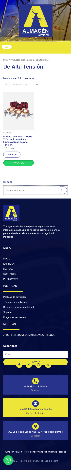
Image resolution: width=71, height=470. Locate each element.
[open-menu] (7, 47)
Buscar (7, 182)
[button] (8, 460)
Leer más (12, 154)
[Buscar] (62, 190)
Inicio (5, 60)
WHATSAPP (20, 162)
